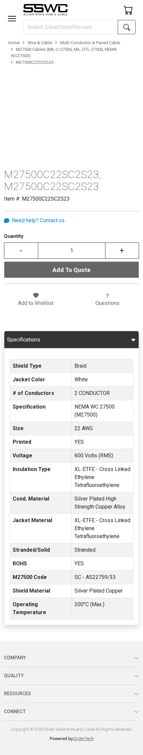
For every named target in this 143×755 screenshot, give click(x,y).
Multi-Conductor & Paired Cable (90, 42)
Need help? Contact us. (39, 220)
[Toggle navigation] (12, 19)
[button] (12, 19)
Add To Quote (71, 269)
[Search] (127, 27)
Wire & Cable (40, 42)
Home (14, 42)
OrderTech (83, 738)
